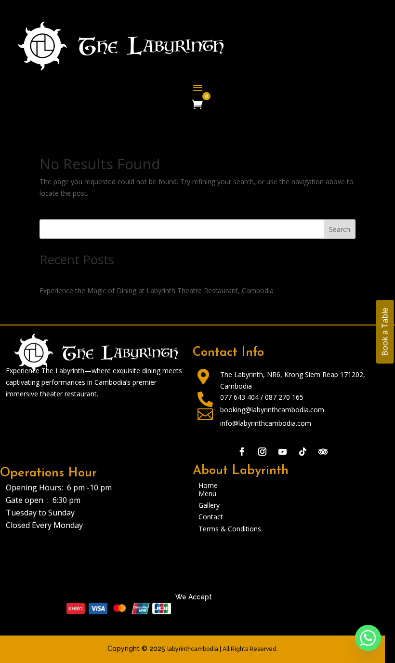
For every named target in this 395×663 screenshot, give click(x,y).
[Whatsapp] (368, 638)
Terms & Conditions (229, 528)
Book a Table (384, 332)
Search (339, 229)
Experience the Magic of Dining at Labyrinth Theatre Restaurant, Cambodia (157, 290)
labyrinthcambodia (192, 649)
